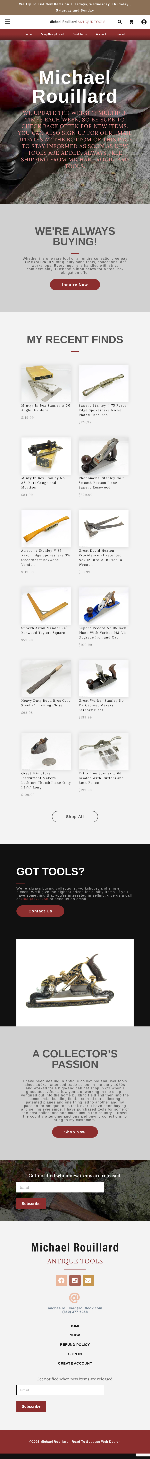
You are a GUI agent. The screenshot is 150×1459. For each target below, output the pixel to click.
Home (28, 34)
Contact (120, 34)
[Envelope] (88, 1280)
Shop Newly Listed (52, 34)
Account (101, 34)
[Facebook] (61, 1280)
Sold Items (80, 34)
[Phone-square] (75, 1280)
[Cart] (131, 22)
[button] (120, 22)
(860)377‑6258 (34, 899)
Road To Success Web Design (96, 1441)
